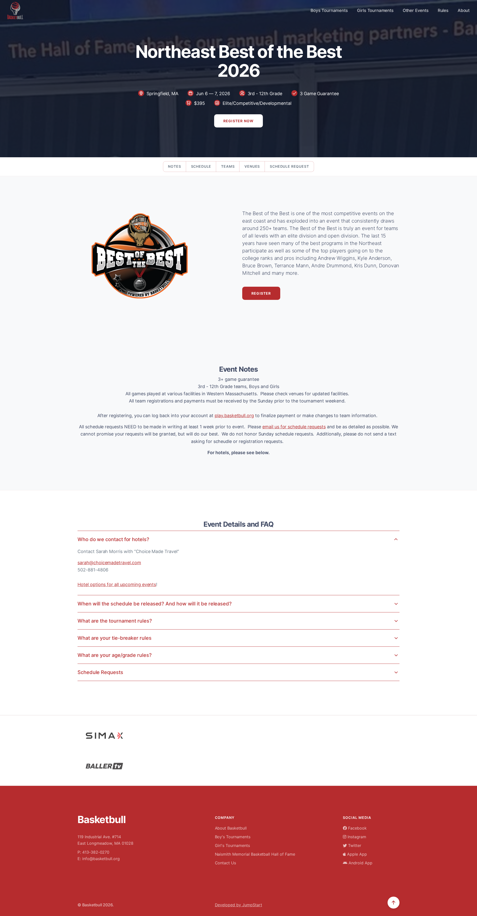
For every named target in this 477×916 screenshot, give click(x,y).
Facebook (357, 828)
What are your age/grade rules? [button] (115, 655)
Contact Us (225, 862)
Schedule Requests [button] (100, 672)
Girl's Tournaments (232, 845)
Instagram (356, 836)
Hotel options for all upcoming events (117, 584)
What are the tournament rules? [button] (115, 621)
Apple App (356, 854)
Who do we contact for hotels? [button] (113, 539)
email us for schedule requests (294, 426)
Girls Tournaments (375, 10)
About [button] (464, 10)
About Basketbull (231, 828)
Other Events (416, 10)
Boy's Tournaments (232, 836)
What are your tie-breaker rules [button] (115, 638)
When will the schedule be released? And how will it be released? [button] (155, 604)
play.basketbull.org (234, 415)
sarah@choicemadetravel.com (109, 562)
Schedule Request (289, 166)
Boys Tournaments (329, 10)
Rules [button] (443, 10)
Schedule (201, 166)
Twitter (354, 845)
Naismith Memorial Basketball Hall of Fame (255, 854)
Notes (174, 166)
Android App (359, 862)
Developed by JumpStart (238, 904)
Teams (228, 166)
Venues (252, 166)
